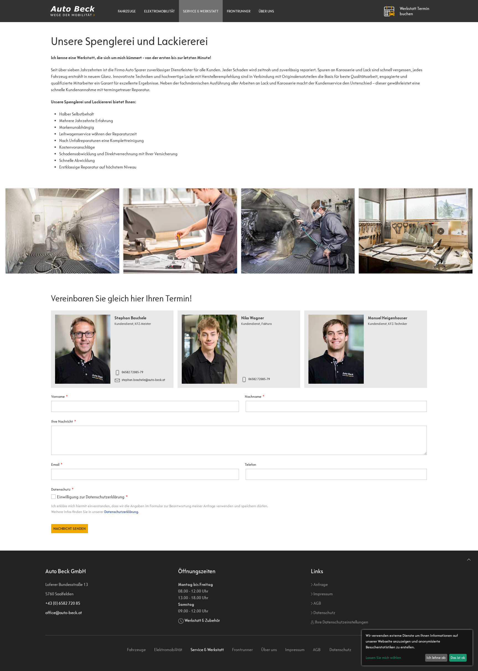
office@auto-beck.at (63, 612)
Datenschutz (324, 612)
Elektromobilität (159, 11)
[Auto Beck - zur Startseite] (72, 11)
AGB (317, 603)
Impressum (323, 593)
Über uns (266, 11)
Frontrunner (238, 11)
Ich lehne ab (436, 657)
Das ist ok (458, 657)
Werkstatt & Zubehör (202, 620)
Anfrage (320, 584)
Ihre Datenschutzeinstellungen (341, 622)
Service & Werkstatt (201, 11)
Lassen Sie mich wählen (383, 657)
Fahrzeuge (127, 11)
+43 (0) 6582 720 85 (62, 603)
